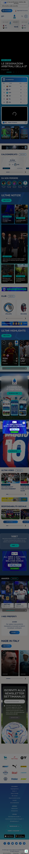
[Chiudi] (24, 423)
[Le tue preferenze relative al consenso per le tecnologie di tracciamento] (26, 851)
